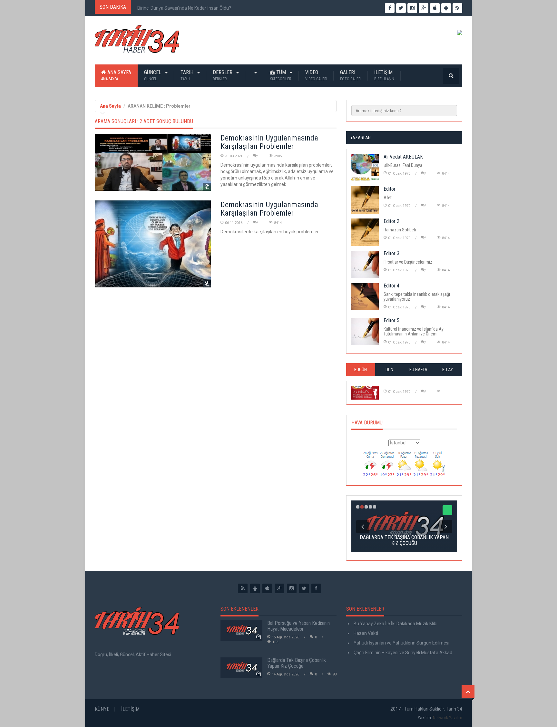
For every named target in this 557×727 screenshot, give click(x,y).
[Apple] (267, 588)
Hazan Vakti (365, 633)
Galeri (350, 75)
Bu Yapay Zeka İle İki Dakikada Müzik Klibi (395, 623)
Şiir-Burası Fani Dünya (403, 165)
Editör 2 (391, 221)
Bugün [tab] (360, 369)
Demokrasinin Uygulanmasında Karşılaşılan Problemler (269, 142)
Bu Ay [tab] (447, 369)
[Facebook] (316, 588)
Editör (390, 189)
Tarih (188, 75)
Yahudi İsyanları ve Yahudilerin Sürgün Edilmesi (401, 642)
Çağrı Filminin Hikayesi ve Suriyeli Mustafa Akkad (402, 652)
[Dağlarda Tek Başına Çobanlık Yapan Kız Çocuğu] (241, 667)
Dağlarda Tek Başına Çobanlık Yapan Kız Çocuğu (296, 663)
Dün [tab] (389, 369)
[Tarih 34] (137, 41)
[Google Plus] (279, 588)
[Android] (255, 588)
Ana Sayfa (116, 75)
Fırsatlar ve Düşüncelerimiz (408, 262)
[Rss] (243, 588)
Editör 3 (391, 253)
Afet (388, 197)
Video (316, 75)
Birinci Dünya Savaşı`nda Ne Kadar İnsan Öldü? (184, 8)
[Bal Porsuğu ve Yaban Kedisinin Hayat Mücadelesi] (241, 630)
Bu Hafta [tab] (418, 369)
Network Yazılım (447, 717)
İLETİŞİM (384, 75)
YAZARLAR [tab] (360, 137)
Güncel (153, 75)
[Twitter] (304, 588)
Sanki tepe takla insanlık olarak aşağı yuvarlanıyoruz (417, 297)
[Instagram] (292, 588)
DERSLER (223, 75)
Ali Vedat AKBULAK (403, 157)
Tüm (280, 75)
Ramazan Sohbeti (400, 229)
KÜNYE (102, 709)
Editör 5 (391, 320)
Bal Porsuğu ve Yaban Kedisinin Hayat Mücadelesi (298, 626)
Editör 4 (391, 286)
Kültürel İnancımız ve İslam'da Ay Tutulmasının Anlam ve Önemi (414, 331)
